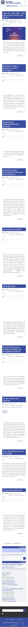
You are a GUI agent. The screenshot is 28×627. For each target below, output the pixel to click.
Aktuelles (20, 22)
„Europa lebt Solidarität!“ (13, 490)
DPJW (21, 405)
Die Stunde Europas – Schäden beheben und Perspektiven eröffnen (12, 349)
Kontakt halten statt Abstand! (10, 399)
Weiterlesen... (21, 55)
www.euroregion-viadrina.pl (8, 599)
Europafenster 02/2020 (12, 229)
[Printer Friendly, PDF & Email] (13, 20)
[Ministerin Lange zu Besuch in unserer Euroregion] (14, 86)
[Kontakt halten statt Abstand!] (14, 415)
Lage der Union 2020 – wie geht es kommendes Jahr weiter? (14, 15)
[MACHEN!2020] (14, 307)
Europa (8, 24)
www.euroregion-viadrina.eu (8, 567)
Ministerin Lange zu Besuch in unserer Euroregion (11, 68)
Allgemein (4, 24)
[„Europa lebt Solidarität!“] (14, 506)
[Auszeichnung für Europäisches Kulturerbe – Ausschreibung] (14, 190)
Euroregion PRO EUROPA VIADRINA (10, 622)
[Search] (24, 558)
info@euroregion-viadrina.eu (8, 581)
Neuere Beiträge (17, 543)
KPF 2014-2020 (18, 407)
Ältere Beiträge (7, 543)
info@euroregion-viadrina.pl (8, 598)
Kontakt (7, 619)
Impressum (13, 619)
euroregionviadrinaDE (12, 584)
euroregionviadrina (11, 601)
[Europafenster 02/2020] (14, 245)
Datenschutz (20, 619)
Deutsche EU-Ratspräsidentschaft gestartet (11, 124)
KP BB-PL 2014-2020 (10, 407)
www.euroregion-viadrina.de (8, 583)
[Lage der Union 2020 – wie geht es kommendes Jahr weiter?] (14, 33)
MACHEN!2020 (9, 286)
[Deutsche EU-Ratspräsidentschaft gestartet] (14, 142)
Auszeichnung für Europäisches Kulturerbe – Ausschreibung (13, 172)
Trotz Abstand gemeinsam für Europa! (13, 452)
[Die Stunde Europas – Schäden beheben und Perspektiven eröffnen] (14, 367)
